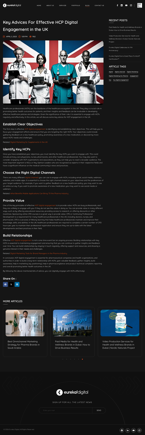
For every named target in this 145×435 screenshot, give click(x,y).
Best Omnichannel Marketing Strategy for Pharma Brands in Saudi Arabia (24, 344)
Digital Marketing (132, 71)
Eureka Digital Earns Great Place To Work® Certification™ (124, 57)
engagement (134, 76)
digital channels (31, 177)
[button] (5, 284)
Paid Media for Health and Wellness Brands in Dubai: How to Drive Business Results (125, 28)
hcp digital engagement (121, 80)
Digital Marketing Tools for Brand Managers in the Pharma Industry (38, 253)
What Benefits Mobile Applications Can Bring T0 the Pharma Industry (39, 193)
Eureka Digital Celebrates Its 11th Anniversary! (121, 48)
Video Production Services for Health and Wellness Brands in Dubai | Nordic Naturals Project (124, 39)
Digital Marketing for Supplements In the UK (29, 142)
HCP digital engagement (34, 129)
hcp (110, 80)
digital (111, 71)
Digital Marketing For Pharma (118, 76)
